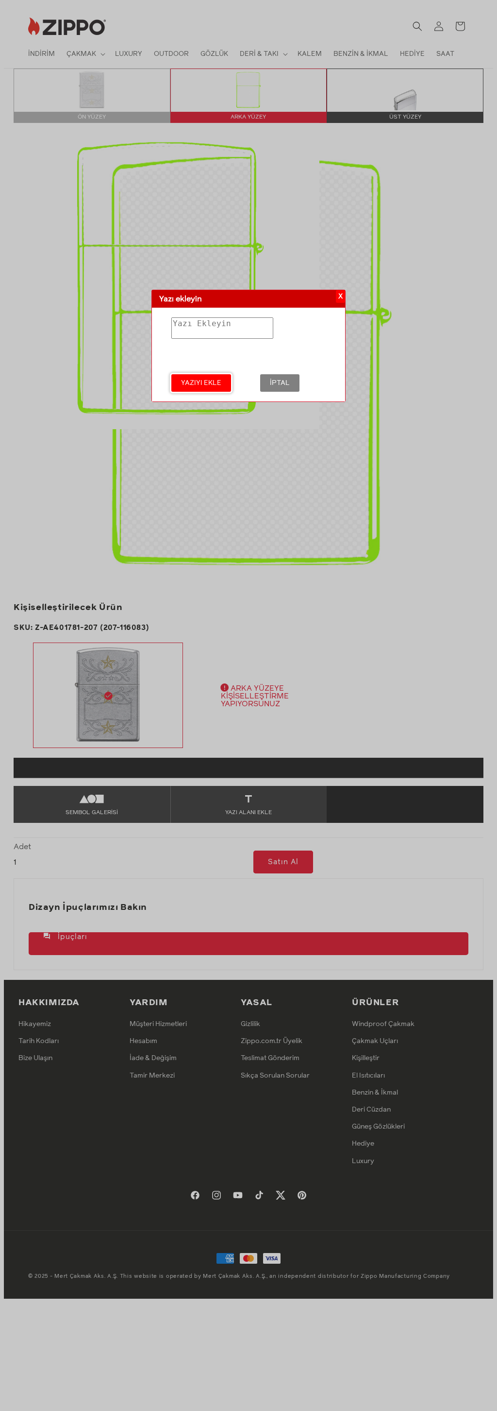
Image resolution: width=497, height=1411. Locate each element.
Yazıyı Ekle (201, 383)
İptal (280, 383)
